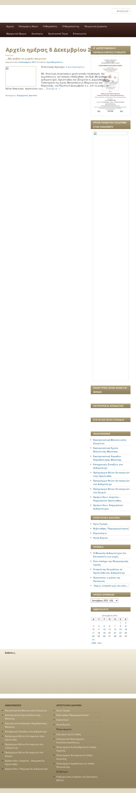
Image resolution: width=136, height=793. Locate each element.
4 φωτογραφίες (75, 66)
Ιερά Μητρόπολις (55, 62)
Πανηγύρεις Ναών (28, 26)
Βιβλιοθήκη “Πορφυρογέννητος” (111, 528)
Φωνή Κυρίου (100, 537)
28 (115, 636)
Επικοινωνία (79, 33)
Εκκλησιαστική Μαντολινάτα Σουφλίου (26, 710)
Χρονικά (33, 95)
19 (104, 632)
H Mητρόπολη (50, 26)
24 (93, 636)
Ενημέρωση (22, 95)
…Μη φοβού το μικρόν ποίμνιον (25, 58)
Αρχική (10, 26)
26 (104, 636)
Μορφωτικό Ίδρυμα (16, 33)
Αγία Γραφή (100, 523)
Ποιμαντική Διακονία (96, 26)
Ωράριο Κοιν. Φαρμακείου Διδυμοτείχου (26, 768)
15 (120, 629)
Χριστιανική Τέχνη (58, 33)
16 (126, 629)
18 (99, 632)
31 (93, 639)
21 (115, 632)
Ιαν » (100, 642)
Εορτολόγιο (100, 533)
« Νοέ (93, 642)
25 (99, 636)
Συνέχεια (53, 88)
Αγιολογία (37, 33)
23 (126, 632)
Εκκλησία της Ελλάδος (68, 734)
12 (104, 629)
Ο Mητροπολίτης (70, 26)
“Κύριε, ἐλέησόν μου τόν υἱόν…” (111, 585)
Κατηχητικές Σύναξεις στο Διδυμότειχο (25, 731)
